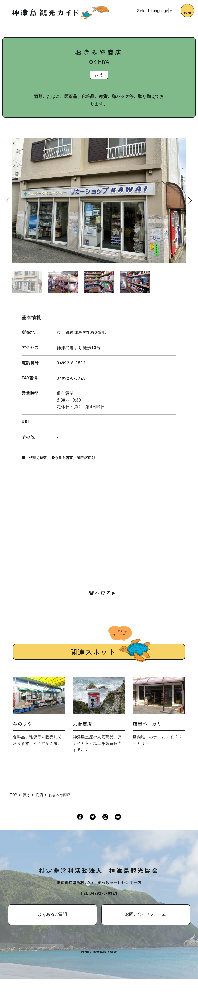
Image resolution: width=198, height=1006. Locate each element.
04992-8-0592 (71, 363)
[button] (189, 200)
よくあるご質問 (52, 914)
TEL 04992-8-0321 (98, 893)
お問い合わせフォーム (145, 914)
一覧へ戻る (97, 594)
